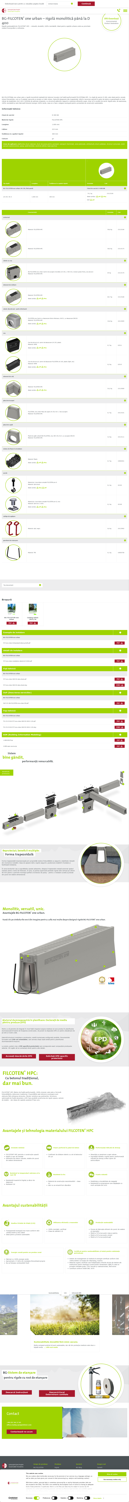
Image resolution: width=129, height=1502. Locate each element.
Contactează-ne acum (22, 1432)
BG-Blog (79, 1467)
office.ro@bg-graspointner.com (19, 1425)
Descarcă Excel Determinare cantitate (57, 1393)
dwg (104, 196)
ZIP (118, 740)
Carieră (99, 1467)
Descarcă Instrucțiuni (17, 1392)
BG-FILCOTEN (38, 1467)
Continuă (86, 4)
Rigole (57, 1467)
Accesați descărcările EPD (19, 1056)
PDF (11, 623)
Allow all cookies (112, 1474)
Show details (97, 1498)
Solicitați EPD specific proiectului (57, 1057)
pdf (99, 196)
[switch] (54, 1498)
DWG (118, 685)
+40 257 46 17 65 (14, 1422)
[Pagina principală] (17, 1465)
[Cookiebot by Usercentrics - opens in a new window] (13, 1498)
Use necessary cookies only (112, 1479)
